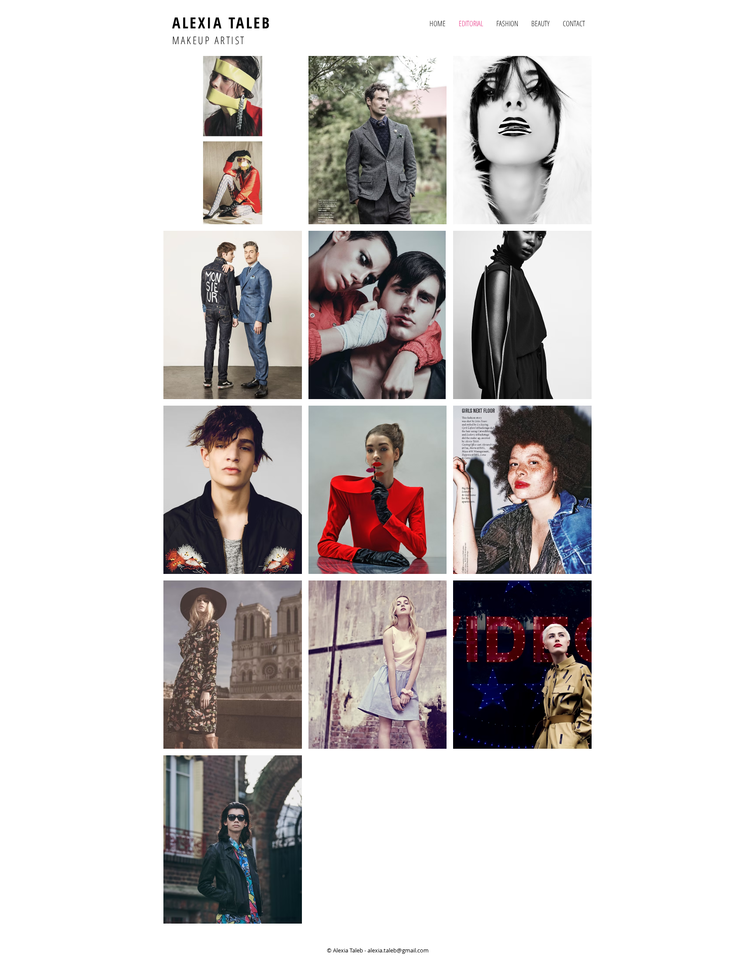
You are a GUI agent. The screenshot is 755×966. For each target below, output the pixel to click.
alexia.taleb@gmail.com (398, 950)
